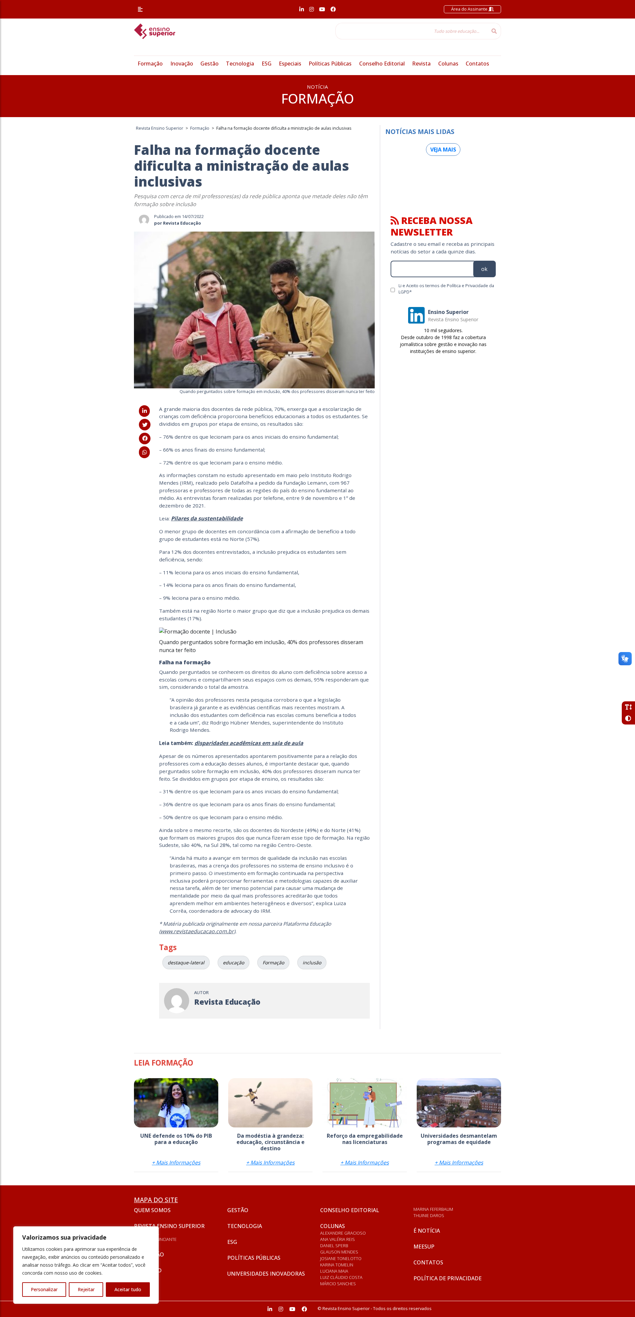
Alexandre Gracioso (343, 1233)
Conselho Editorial (382, 63)
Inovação (181, 63)
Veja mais (443, 149)
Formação (150, 63)
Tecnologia (240, 63)
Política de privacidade (447, 1278)
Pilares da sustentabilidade (207, 518)
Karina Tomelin (336, 1265)
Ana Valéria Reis (337, 1239)
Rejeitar (86, 1289)
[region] (86, 1265)
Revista (421, 63)
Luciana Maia (334, 1271)
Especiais (290, 63)
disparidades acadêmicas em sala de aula (248, 743)
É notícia (426, 1230)
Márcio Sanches (338, 1284)
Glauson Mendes (339, 1252)
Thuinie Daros (428, 1215)
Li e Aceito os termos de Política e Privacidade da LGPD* (446, 289)
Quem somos (152, 1210)
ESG (267, 63)
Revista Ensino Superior (169, 1226)
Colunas (448, 63)
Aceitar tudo (127, 1289)
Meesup (423, 1246)
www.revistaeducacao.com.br (197, 931)
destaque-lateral (186, 962)
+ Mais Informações (176, 1162)
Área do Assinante (469, 9)
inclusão (312, 962)
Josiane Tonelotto (340, 1258)
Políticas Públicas (330, 63)
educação (233, 962)
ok (484, 269)
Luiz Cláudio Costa (341, 1277)
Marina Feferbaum (433, 1209)
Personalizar (44, 1289)
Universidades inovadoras (266, 1273)
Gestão (209, 63)
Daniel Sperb (334, 1246)
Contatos (477, 63)
